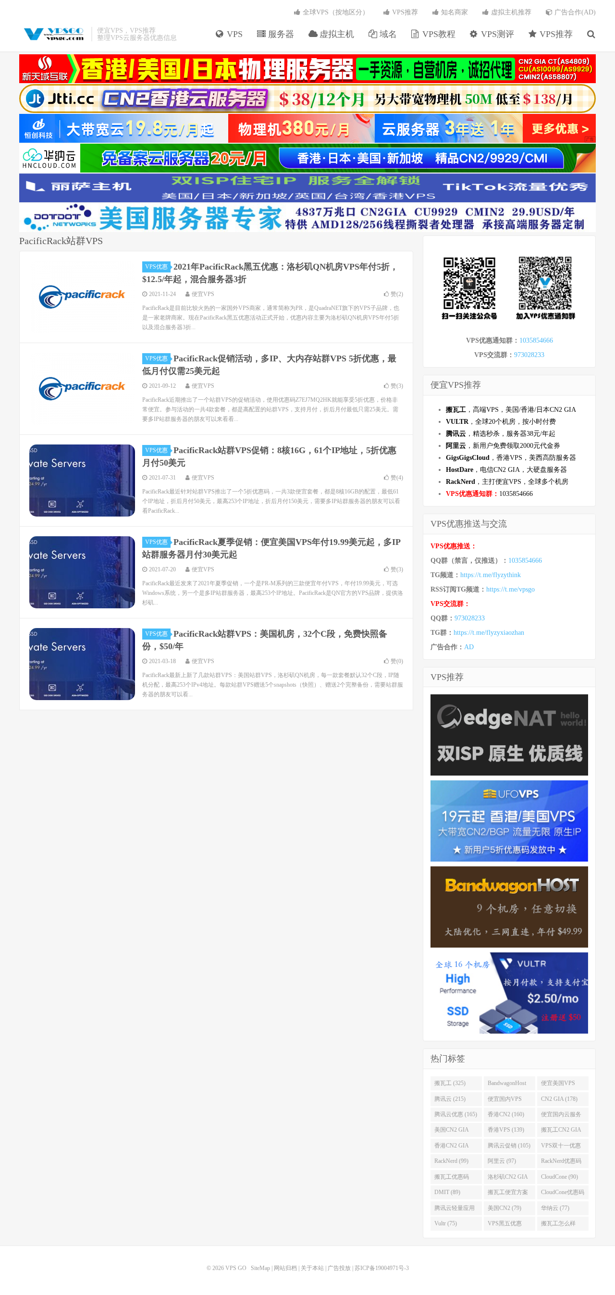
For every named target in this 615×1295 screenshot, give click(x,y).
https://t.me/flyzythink (490, 575)
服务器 (280, 34)
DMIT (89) (447, 1192)
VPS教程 (437, 34)
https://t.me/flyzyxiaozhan (489, 632)
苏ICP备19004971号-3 (382, 1268)
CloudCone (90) (559, 1176)
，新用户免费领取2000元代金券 (503, 445)
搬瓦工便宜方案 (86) (508, 1194)
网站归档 (285, 1268)
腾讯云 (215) (450, 1099)
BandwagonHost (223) (507, 1085)
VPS (233, 34)
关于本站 (312, 1268)
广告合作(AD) (574, 12)
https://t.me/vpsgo (510, 589)
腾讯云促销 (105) (509, 1145)
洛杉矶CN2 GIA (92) (508, 1178)
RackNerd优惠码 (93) (561, 1163)
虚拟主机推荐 (510, 12)
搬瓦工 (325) (450, 1083)
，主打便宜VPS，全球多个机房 (507, 481)
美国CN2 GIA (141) (451, 1131)
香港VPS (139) (506, 1129)
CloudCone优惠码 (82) (562, 1194)
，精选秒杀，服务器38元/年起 (500, 433)
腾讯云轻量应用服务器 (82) (454, 1210)
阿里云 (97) (502, 1161)
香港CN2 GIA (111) (451, 1147)
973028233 (529, 354)
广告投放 (339, 1268)
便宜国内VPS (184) (505, 1101)
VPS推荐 (555, 34)
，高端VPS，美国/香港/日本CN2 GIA (511, 409)
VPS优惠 (156, 266)
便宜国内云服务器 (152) (561, 1116)
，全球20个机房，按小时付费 (501, 421)
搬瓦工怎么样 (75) (558, 1225)
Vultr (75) (445, 1223)
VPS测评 (496, 34)
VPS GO (52, 34)
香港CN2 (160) (506, 1114)
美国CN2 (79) (504, 1208)
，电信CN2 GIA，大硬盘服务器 (506, 469)
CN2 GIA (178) (559, 1099)
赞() (397, 294)
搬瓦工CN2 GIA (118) (561, 1131)
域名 (387, 34)
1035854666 (536, 340)
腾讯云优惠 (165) (455, 1114)
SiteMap (260, 1268)
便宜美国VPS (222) (558, 1085)
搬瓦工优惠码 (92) (451, 1178)
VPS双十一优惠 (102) (561, 1147)
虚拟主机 (335, 34)
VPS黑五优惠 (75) (505, 1225)
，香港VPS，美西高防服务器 (511, 457)
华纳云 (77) (555, 1208)
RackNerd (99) (451, 1161)
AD (469, 647)
